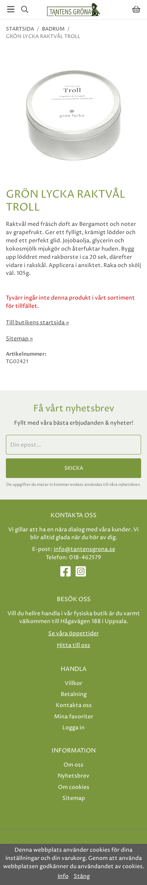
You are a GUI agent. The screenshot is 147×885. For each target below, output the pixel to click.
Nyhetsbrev (73, 776)
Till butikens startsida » (37, 323)
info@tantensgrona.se (84, 549)
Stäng (82, 876)
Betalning (74, 694)
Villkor (73, 683)
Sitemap (73, 798)
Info (63, 876)
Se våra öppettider (73, 633)
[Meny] (11, 9)
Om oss (73, 765)
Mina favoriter (73, 716)
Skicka (73, 468)
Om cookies (73, 787)
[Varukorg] (136, 9)
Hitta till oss (73, 645)
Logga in (73, 727)
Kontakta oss (74, 705)
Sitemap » (19, 339)
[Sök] (24, 9)
